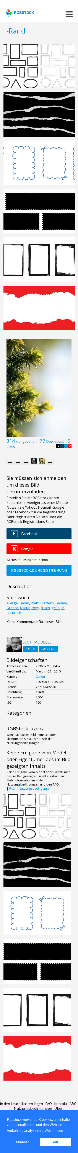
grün (56, 607)
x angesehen (26, 441)
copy (35, 607)
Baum (24, 603)
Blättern (47, 603)
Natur (25, 607)
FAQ (12, 788)
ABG (73, 1103)
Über (58, 1108)
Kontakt (60, 1103)
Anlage (12, 603)
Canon (40, 676)
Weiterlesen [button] (54, 1130)
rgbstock (24, 12)
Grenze (12, 607)
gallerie (48, 649)
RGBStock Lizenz (25, 728)
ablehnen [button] (22, 1141)
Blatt (35, 603)
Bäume (61, 603)
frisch (45, 607)
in (62, 607)
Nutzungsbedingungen (35, 788)
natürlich (13, 612)
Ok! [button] (55, 1141)
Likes (10, 446)
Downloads (55, 441)
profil (30, 649)
